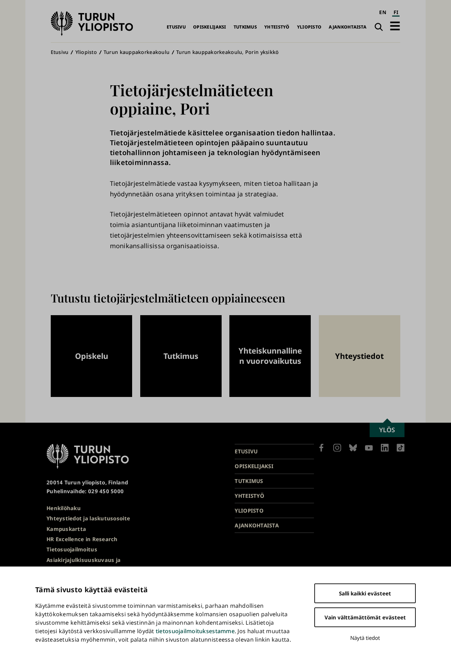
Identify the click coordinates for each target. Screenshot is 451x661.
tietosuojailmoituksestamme (195, 631)
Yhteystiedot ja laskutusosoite (88, 518)
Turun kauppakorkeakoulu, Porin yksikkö (227, 52)
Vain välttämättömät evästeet (365, 617)
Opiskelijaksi (209, 27)
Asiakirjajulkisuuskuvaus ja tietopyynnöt (84, 564)
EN (382, 12)
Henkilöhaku (64, 508)
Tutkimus (245, 27)
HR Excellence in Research (82, 539)
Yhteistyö (276, 27)
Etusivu (176, 27)
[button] (395, 26)
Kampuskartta (66, 528)
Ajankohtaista (347, 27)
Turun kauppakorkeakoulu (136, 52)
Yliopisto (309, 27)
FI (396, 12)
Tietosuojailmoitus (72, 549)
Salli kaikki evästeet (365, 593)
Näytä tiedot (365, 637)
